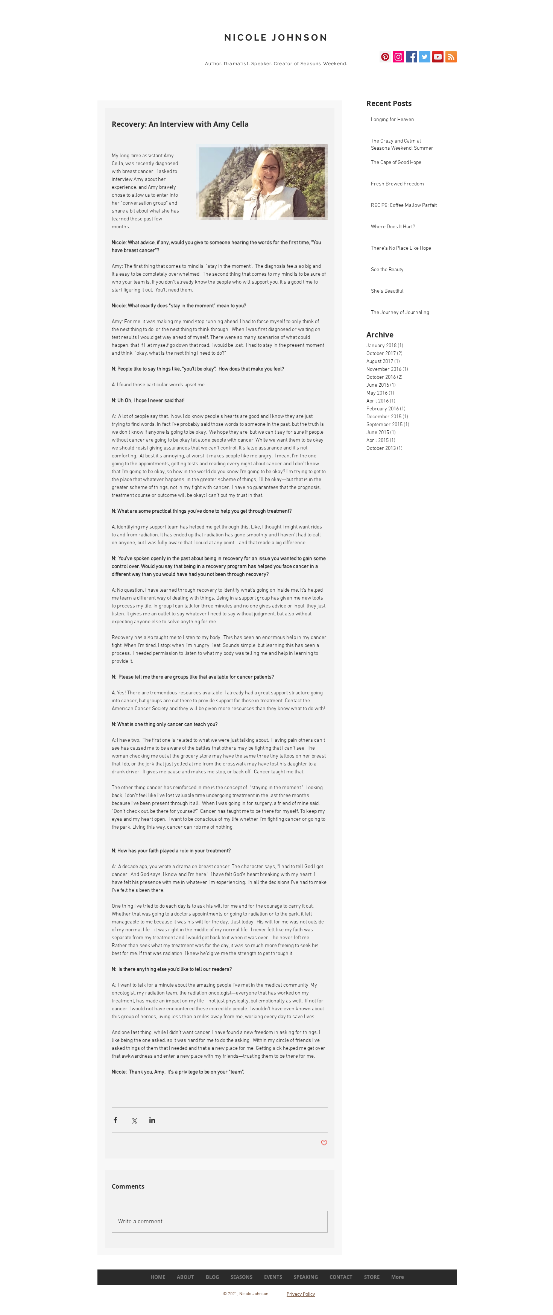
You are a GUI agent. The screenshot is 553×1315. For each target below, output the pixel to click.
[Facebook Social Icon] (411, 56)
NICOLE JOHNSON (276, 37)
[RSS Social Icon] (451, 56)
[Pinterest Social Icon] (385, 56)
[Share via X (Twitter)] (133, 1120)
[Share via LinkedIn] (152, 1120)
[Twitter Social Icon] (424, 56)
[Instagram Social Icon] (398, 56)
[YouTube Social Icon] (438, 56)
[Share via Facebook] (115, 1120)
